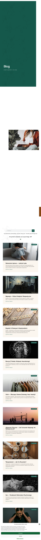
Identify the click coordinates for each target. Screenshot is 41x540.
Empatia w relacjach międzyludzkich (16, 328)
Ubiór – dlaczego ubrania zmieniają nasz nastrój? (20, 394)
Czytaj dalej (9, 269)
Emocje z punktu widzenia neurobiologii (18, 361)
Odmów (20, 536)
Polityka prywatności (20, 538)
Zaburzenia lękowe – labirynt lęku (16, 263)
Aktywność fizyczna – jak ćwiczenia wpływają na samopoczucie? (20, 428)
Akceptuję (20, 533)
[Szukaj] (33, 230)
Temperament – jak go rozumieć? (16, 462)
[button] (39, 524)
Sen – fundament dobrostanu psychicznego (19, 495)
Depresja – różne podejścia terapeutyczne (18, 296)
